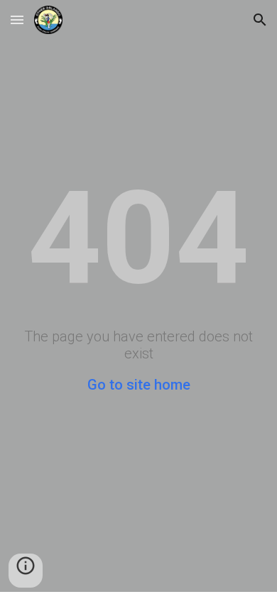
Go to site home (138, 384)
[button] (17, 19)
